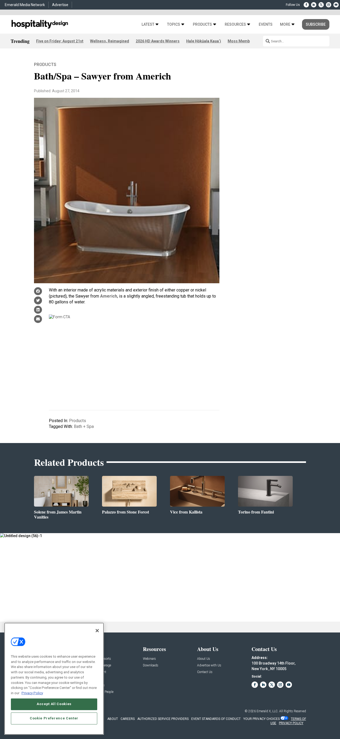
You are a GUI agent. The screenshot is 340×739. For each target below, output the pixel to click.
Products (202, 24)
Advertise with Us (209, 665)
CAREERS (128, 719)
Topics (173, 24)
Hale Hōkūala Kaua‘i (203, 41)
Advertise (60, 5)
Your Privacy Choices (261, 719)
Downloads (150, 665)
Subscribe (316, 24)
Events (266, 24)
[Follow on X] (321, 4)
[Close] (97, 630)
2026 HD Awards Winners (158, 41)
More (285, 24)
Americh (108, 296)
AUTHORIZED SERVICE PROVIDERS (163, 719)
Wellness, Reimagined (109, 41)
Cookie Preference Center (54, 718)
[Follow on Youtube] (336, 4)
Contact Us (204, 672)
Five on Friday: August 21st (59, 41)
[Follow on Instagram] (328, 4)
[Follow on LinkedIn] (313, 4)
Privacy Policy (32, 693)
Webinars (149, 659)
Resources (235, 24)
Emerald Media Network (25, 5)
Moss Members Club (246, 41)
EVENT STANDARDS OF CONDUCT (216, 719)
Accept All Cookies (54, 704)
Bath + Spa (84, 426)
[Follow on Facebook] (306, 4)
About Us (203, 659)
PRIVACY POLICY (291, 723)
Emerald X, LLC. (267, 711)
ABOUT (112, 719)
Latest (148, 24)
